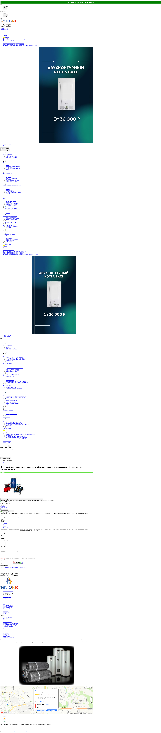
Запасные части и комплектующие (10, 627)
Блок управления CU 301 (8, 40)
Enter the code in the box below (8, 560)
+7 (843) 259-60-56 (4, 28)
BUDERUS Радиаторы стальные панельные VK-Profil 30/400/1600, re (18, 39)
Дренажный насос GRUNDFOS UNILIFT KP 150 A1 (14, 41)
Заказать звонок (7, 599)
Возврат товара (6, 636)
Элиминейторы (9, 241)
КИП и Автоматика (7, 622)
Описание (5, 523)
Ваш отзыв (3, 546)
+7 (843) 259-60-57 (4, 29)
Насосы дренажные (10, 190)
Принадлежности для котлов (12, 159)
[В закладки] (4, 511)
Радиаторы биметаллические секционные (14, 368)
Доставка (5, 6)
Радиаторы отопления (7, 619)
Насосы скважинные (10, 191)
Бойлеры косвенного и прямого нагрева (14, 357)
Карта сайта (5, 611)
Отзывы (5, 526)
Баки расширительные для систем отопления (15, 397)
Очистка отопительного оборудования (11, 237)
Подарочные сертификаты (8, 637)
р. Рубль (5, 16)
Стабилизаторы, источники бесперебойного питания (11, 205)
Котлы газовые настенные (11, 157)
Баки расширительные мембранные (10, 623)
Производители (6, 612)
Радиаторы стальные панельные (12, 181)
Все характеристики (17, 517)
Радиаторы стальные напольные (12, 180)
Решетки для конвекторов (11, 228)
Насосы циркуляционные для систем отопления (16, 381)
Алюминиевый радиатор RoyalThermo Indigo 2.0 (13, 44)
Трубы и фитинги (7, 628)
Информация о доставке (8, 605)
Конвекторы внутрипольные (9, 626)
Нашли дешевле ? (4, 507)
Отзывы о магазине (7, 144)
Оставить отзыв (4, 565)
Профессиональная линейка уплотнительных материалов (12, 240)
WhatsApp (24, 731)
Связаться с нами (6, 609)
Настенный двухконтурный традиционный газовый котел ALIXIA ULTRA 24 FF (20, 45)
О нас (4, 604)
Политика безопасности (8, 606)
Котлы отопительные (7, 617)
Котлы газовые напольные (11, 156)
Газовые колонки (9, 170)
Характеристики (6, 524)
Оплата (5, 7)
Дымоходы (8, 155)
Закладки (5, 635)
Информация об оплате (8, 608)
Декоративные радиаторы (11, 182)
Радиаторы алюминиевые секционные (14, 366)
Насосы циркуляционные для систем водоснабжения (17, 382)
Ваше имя (3, 538)
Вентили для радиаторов (11, 217)
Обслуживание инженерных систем (13, 235)
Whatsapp (5, 34)
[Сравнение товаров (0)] (1, 455)
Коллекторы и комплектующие (12, 218)
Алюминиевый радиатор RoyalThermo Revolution (13, 43)
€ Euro (5, 13)
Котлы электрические (10, 158)
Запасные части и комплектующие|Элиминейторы (14, 567)
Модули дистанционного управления (14, 388)
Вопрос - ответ (6, 527)
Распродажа (5, 38)
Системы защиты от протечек (12, 203)
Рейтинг (2, 539)
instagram (5, 35)
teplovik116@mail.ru (7, 31)
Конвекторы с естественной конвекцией (14, 412)
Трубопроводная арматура (11, 219)
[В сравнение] (10, 511)
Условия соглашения (7, 607)
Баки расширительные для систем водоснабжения (16, 396)
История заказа (6, 634)
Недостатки (3, 557)
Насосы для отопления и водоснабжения (12, 620)
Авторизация (6, 453)
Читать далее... (21, 514)
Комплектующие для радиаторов (13, 174)
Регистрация (5, 451)
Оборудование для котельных (9, 625)
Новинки (6, 37)
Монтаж (5, 8)
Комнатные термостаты (11, 199)
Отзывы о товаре (6, 145)
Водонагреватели (7, 618)
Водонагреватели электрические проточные (15, 359)
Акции (4, 613)
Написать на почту (36, 731)
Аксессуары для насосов (11, 186)
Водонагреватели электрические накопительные (16, 358)
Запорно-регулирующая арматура (10, 624)
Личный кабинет (6, 633)
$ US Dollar (6, 14)
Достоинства (3, 551)
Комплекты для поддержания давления (14, 377)
